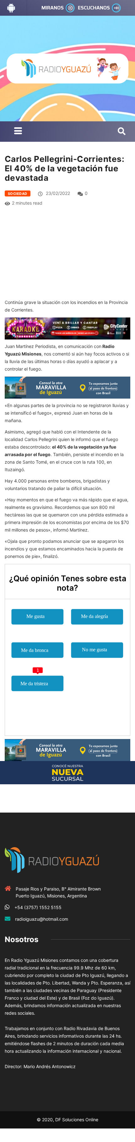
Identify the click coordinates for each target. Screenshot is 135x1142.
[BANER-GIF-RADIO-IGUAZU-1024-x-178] (67, 328)
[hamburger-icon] (18, 131)
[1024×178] (67, 772)
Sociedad (17, 193)
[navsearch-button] (122, 131)
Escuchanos (94, 8)
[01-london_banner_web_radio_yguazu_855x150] (67, 386)
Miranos (52, 8)
